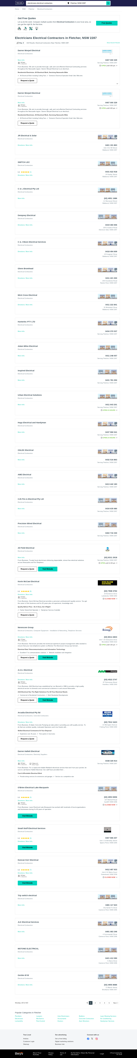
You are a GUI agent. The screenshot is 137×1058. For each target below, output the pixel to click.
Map (20, 43)
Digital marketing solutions (64, 1041)
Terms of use (63, 1053)
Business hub (59, 1044)
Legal (102, 1054)
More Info (21, 60)
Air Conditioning (105, 1018)
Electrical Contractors (25, 53)
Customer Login (28, 1041)
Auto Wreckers (84, 1021)
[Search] (108, 3)
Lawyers (39, 1016)
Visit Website (47, 569)
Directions (21, 145)
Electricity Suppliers (40, 754)
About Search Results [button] (113, 43)
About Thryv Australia (37, 1053)
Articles (25, 1038)
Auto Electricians (63, 1016)
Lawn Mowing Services (108, 1016)
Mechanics (40, 1018)
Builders (82, 1016)
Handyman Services (107, 1021)
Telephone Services (75, 630)
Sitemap (26, 1044)
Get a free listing (61, 1038)
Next (115, 1003)
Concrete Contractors (41, 716)
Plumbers (18, 1016)
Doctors (60, 1021)
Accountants (62, 1018)
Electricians (19, 1018)
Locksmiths (19, 1021)
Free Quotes (107, 23)
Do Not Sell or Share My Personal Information (82, 1053)
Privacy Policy (51, 1053)
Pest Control (40, 1021)
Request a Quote (27, 80)
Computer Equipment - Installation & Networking (50, 630)
